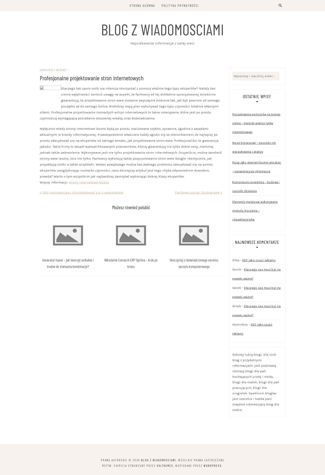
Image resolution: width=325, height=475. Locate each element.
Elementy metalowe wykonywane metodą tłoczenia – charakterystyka (255, 210)
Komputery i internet (53, 70)
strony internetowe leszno (89, 182)
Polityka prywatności (180, 5)
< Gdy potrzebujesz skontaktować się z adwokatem (82, 193)
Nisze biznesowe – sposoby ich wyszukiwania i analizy (254, 147)
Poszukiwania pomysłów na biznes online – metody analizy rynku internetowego (256, 123)
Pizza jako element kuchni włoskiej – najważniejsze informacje (256, 167)
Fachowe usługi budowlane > (198, 193)
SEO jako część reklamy (258, 260)
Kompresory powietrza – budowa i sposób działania (256, 187)
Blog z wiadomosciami (162, 29)
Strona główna (142, 5)
